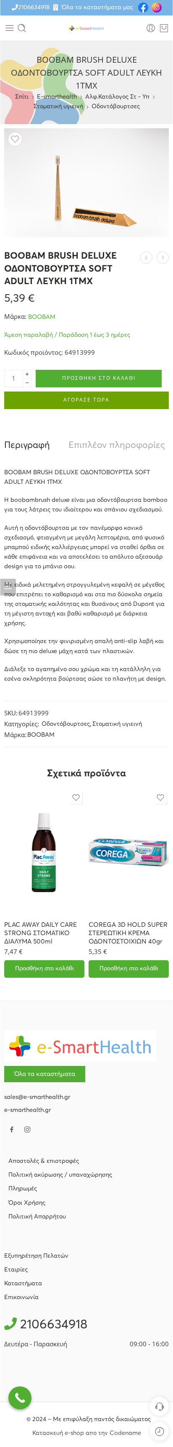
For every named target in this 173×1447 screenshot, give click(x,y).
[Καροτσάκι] (164, 28)
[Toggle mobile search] (21, 28)
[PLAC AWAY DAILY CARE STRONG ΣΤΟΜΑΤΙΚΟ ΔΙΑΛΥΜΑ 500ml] (44, 852)
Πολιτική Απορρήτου (37, 1217)
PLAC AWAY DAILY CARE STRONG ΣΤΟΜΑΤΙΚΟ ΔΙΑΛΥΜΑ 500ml (40, 933)
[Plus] (27, 374)
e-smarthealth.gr (27, 1110)
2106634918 (34, 7)
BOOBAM (41, 317)
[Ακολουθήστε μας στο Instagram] (27, 1129)
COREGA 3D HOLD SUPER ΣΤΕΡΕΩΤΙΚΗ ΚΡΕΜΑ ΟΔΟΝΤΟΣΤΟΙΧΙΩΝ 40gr (128, 933)
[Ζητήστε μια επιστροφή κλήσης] (159, 1406)
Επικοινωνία (21, 1297)
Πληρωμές (22, 1189)
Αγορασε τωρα (86, 399)
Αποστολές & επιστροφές (43, 1161)
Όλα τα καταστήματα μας (97, 7)
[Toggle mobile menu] (9, 28)
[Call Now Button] (19, 1397)
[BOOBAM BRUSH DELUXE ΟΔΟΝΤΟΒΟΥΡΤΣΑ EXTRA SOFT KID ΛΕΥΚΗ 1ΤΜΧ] (163, 258)
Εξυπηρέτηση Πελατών (36, 1256)
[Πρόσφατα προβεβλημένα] (159, 1431)
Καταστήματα (23, 1284)
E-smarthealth (57, 97)
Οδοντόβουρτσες (116, 106)
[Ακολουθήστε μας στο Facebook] (11, 1129)
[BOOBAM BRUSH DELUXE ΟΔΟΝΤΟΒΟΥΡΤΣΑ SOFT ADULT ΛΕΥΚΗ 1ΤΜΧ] (86, 182)
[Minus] (27, 383)
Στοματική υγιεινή (58, 106)
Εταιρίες (16, 1270)
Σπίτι (22, 97)
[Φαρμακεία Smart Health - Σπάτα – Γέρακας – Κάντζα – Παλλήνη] (86, 28)
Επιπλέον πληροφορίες (116, 445)
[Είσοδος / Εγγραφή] (151, 28)
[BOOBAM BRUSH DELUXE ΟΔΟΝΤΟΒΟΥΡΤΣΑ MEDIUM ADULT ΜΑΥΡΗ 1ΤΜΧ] (146, 258)
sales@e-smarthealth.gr (37, 1097)
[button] (44, 969)
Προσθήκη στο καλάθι (99, 377)
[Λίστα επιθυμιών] (15, 139)
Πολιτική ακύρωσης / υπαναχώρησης (60, 1175)
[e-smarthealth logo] (80, 1046)
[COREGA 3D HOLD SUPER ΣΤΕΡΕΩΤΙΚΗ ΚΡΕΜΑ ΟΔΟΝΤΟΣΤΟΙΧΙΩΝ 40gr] (129, 852)
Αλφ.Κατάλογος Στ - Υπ (117, 97)
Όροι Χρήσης (26, 1203)
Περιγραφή (27, 445)
